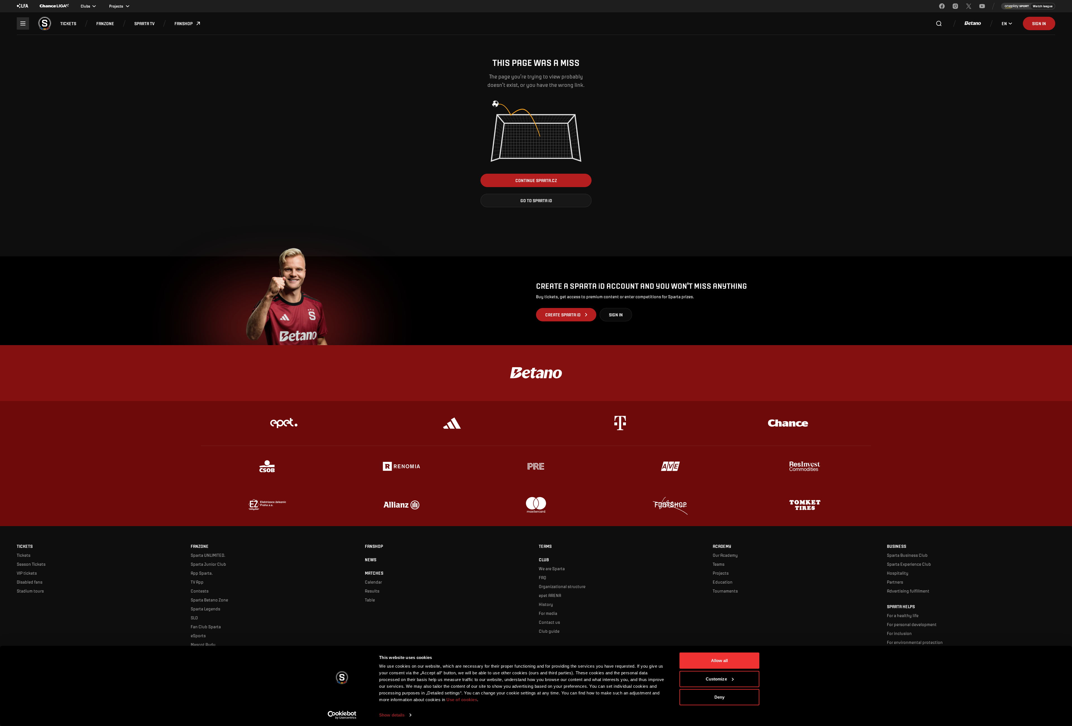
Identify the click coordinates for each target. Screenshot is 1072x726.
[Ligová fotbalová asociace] (22, 6)
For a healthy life (902, 615)
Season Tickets (31, 564)
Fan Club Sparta (206, 626)
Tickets (23, 555)
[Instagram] (955, 6)
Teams (718, 564)
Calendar (373, 581)
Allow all (719, 660)
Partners (895, 581)
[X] (968, 6)
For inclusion (899, 633)
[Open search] (938, 23)
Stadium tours (30, 590)
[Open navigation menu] (23, 23)
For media (548, 613)
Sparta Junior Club (208, 564)
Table (370, 599)
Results (372, 590)
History (546, 604)
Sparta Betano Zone (209, 599)
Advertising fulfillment (908, 590)
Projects (721, 572)
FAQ (542, 577)
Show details (392, 715)
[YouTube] (982, 6)
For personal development (912, 624)
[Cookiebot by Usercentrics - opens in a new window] (342, 715)
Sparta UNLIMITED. (208, 555)
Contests (200, 590)
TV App (197, 581)
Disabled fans (29, 581)
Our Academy (725, 555)
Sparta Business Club (907, 555)
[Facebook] (942, 6)
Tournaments (725, 590)
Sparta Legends (205, 608)
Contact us (549, 622)
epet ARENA (550, 595)
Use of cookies (461, 699)
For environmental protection (915, 642)
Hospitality (897, 572)
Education (723, 581)
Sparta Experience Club (909, 564)
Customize (716, 678)
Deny (719, 697)
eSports (198, 635)
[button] (68, 23)
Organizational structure (562, 586)
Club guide (549, 631)
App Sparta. (202, 572)
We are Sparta (552, 568)
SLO (194, 617)
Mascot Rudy (203, 644)
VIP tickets (27, 572)
